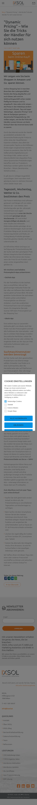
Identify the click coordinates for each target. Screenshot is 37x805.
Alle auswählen (18, 418)
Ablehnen (19, 425)
